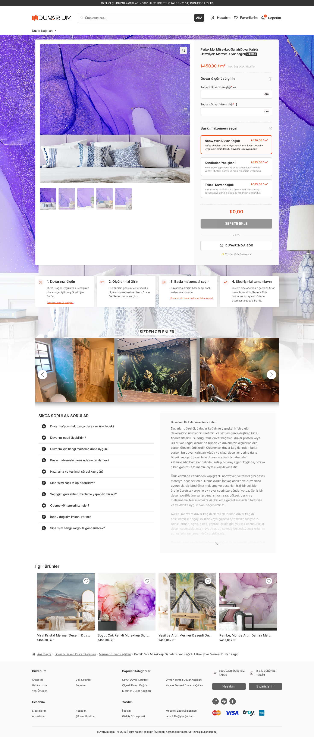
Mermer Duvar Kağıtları (115, 654)
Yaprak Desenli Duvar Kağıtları (184, 685)
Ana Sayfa (44, 654)
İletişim (126, 710)
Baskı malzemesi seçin (219, 128)
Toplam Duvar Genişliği (216, 87)
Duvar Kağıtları (42, 30)
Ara (199, 17)
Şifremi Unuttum (85, 716)
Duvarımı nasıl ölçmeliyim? (60, 302)
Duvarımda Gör (239, 245)
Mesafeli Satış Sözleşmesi (181, 710)
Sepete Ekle (236, 223)
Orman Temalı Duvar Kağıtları (184, 679)
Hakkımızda (39, 685)
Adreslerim (38, 716)
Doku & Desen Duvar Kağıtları (75, 654)
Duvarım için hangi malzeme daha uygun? (191, 298)
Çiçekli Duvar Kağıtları (135, 685)
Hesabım (81, 710)
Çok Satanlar (83, 679)
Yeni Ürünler (39, 690)
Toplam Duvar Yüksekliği (217, 104)
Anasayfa (37, 679)
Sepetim (81, 685)
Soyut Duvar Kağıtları (135, 679)
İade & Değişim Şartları (180, 716)
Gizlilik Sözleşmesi (133, 716)
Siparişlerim (39, 710)
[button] (183, 50)
